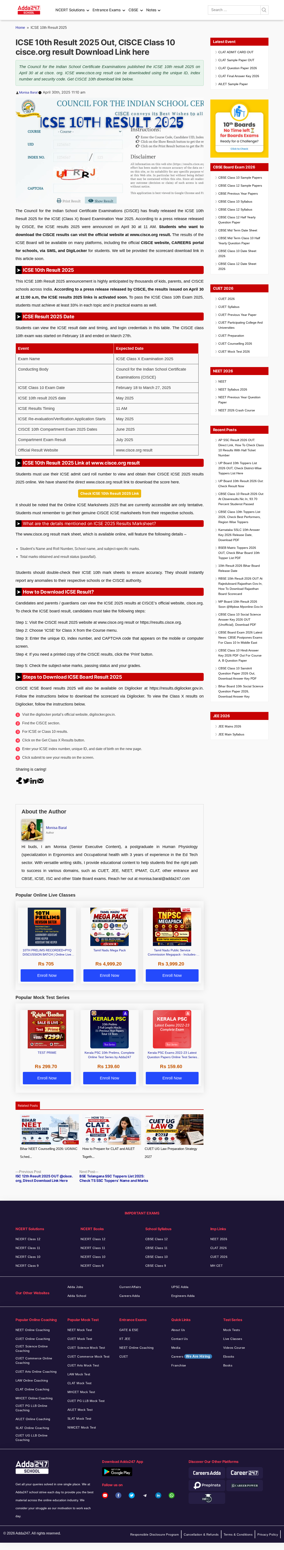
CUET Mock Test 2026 (234, 351)
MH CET (216, 1265)
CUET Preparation (231, 335)
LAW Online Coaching (32, 1380)
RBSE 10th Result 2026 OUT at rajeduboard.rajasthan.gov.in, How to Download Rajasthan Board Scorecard (240, 586)
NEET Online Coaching (33, 1330)
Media (175, 1347)
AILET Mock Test (80, 1409)
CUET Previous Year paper (237, 315)
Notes (151, 10)
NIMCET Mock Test (81, 1427)
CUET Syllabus (228, 307)
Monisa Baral (28, 92)
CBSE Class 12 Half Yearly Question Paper (237, 219)
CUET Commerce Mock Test (88, 1356)
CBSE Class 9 (155, 1265)
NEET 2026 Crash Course (236, 410)
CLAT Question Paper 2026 (237, 68)
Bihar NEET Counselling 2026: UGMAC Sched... (48, 1153)
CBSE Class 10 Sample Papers (240, 177)
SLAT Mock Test (79, 1418)
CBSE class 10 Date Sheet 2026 (237, 253)
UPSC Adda (180, 1287)
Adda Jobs (75, 1287)
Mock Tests (231, 1330)
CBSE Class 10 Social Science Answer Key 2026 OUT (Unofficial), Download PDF (239, 619)
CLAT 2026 (218, 1248)
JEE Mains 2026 (229, 726)
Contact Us (179, 1339)
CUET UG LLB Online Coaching (32, 1438)
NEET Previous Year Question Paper (239, 399)
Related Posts (28, 1105)
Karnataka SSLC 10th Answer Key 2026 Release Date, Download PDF (239, 535)
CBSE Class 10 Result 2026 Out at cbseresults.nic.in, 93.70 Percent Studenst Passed (240, 499)
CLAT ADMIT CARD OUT (236, 52)
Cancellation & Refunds (201, 1534)
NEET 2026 (218, 1239)
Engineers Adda (183, 1296)
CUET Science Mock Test (86, 1347)
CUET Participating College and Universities (240, 325)
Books (227, 1365)
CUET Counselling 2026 (235, 343)
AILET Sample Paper (233, 84)
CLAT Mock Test (79, 1383)
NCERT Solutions (70, 10)
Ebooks (228, 1356)
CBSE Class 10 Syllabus (235, 201)
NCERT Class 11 (28, 1248)
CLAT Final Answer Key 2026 (238, 76)
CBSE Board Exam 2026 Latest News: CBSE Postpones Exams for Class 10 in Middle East (240, 637)
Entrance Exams (106, 10)
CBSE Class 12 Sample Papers (240, 185)
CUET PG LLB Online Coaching (31, 1408)
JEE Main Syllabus (231, 734)
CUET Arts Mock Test (83, 1365)
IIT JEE (124, 1339)
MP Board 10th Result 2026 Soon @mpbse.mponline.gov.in (240, 604)
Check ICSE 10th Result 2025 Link (109, 493)
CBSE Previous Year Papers (238, 193)
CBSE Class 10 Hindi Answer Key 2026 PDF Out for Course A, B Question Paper (240, 655)
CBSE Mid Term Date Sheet (237, 230)
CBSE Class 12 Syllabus (235, 209)
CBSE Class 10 (156, 1257)
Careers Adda (129, 1296)
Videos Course (234, 1347)
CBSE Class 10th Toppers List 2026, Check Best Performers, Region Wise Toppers (239, 517)
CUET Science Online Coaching (32, 1349)
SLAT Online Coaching (32, 1428)
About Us (178, 1330)
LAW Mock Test (78, 1374)
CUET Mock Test (79, 1339)
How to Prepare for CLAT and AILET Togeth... (108, 1153)
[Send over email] (40, 780)
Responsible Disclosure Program (154, 1534)
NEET (222, 381)
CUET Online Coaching (33, 1339)
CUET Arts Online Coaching (36, 1371)
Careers (190, 1356)
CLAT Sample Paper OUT (236, 60)
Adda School (76, 1296)
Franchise (178, 1365)
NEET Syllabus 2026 (232, 389)
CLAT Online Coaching (32, 1389)
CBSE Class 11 (156, 1248)
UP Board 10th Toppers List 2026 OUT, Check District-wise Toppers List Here (240, 468)
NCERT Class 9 (27, 1265)
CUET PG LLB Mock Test (86, 1401)
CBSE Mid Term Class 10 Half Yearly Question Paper (239, 240)
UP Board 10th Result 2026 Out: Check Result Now (241, 483)
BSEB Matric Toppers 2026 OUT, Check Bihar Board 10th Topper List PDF (239, 553)
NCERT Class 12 (28, 1239)
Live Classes (232, 1339)
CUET (123, 1356)
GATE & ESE (128, 1330)
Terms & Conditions (238, 1534)
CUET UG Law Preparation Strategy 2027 (171, 1153)
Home (20, 27)
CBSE (133, 10)
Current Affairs (130, 1287)
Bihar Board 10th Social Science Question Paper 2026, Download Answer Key (240, 691)
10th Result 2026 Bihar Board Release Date (239, 568)
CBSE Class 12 (156, 1239)
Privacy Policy (267, 1534)
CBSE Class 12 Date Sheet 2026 (237, 266)
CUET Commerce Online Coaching (34, 1360)
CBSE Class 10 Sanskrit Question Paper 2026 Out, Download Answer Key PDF (237, 673)
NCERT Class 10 (28, 1257)
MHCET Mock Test (81, 1392)
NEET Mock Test (79, 1330)
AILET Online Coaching (33, 1419)
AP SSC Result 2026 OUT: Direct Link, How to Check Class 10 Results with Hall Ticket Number (241, 447)
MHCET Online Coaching (34, 1398)
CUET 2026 (226, 299)
